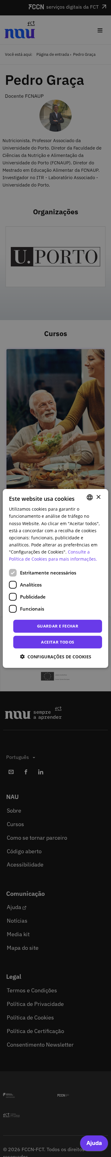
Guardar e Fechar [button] (57, 626)
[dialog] (55, 578)
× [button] (98, 497)
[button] (55, 656)
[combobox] (90, 497)
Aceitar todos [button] (57, 642)
